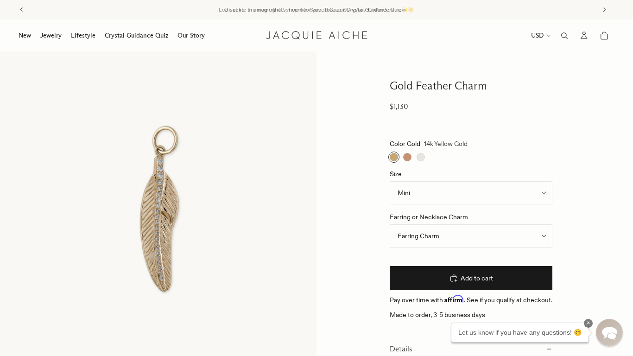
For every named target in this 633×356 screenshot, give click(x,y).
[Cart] (604, 35)
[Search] (564, 35)
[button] (609, 332)
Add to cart (477, 278)
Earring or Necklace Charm (429, 217)
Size (396, 174)
